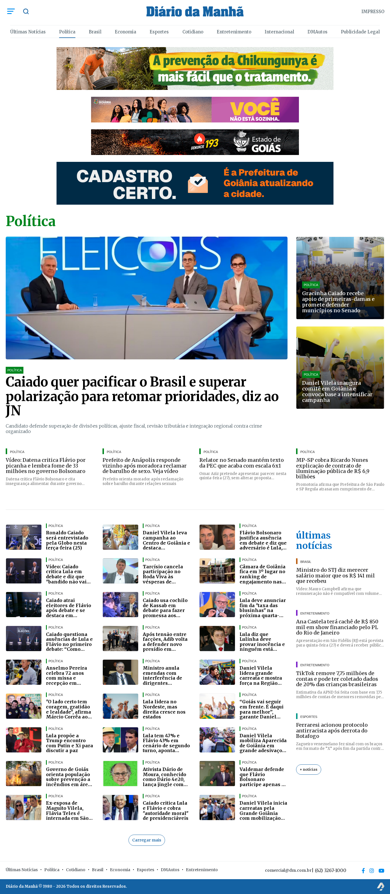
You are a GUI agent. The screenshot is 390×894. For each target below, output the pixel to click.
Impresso (372, 11)
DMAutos (317, 32)
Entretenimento (234, 32)
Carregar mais (146, 840)
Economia (125, 32)
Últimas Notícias (28, 32)
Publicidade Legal (360, 32)
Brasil (95, 32)
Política (67, 32)
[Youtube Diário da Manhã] (381, 871)
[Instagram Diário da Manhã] (371, 871)
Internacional (279, 32)
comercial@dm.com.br (288, 870)
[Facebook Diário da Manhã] (363, 871)
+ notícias (308, 769)
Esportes (159, 32)
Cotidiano (192, 32)
